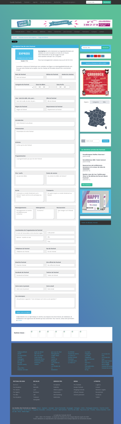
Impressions (57, 392)
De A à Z (15, 385)
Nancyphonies (55, 354)
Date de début (40, 84)
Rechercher (57, 2)
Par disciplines (17, 387)
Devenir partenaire (79, 394)
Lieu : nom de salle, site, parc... (25, 98)
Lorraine (55, 410)
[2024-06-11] (95, 176)
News (28, 32)
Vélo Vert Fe (37, 354)
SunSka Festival (72, 357)
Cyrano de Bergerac (54, 360)
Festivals (26, 2)
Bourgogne (70, 408)
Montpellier (36, 399)
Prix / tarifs (19, 173)
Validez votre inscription (23, 312)
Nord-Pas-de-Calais (73, 410)
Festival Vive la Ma (107, 366)
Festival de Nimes (39, 359)
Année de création (68, 74)
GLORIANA (71, 352)
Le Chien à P (71, 355)
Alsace (39, 408)
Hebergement (40, 207)
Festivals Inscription (68, 2)
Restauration (61, 207)
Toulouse (36, 397)
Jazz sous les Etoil (56, 352)
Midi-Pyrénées (63, 410)
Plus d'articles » (86, 185)
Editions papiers (58, 390)
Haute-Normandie (17, 410)
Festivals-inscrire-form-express (27, 37)
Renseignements (20, 207)
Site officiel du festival (53, 262)
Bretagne (77, 408)
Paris (34, 385)
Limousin (48, 410)
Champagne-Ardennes (92, 408)
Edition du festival (52, 74)
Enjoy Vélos (21, 368)
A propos (94, 32)
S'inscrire (105, 141)
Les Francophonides (89, 365)
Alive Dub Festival (107, 361)
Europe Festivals (78, 387)
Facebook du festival (22, 272)
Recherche (107, 2)
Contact (101, 32)
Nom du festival (20, 74)
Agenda (35, 2)
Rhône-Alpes (25, 411)
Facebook (98, 394)
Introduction (19, 120)
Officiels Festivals (79, 392)
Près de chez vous (45, 2)
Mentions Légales (100, 390)
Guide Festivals (16, 2)
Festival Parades (39, 361)
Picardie (92, 410)
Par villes (15, 394)
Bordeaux (36, 392)
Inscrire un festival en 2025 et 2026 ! (95, 63)
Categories (95, 102)
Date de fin (60, 84)
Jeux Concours (68, 32)
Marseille (35, 387)
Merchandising (58, 394)
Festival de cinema (73, 354)
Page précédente (43, 37)
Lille (34, 394)
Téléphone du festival (22, 248)
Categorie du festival (22, 84)
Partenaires (85, 32)
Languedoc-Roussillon (38, 410)
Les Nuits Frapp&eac (88, 353)
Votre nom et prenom (22, 286)
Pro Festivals (77, 385)
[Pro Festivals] (60, 9)
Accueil (15, 37)
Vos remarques (20, 296)
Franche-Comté (104, 408)
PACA (19, 411)
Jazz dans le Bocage (21, 361)
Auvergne (51, 408)
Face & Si (87, 362)
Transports (50, 190)
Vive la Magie (105, 363)
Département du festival (54, 106)
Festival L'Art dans (23, 370)
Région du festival (21, 106)
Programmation (20, 156)
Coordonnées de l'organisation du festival (28, 230)
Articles (35, 32)
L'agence (98, 385)
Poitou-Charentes (101, 410)
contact (20, 320)
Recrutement (99, 392)
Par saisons (16, 390)
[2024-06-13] (94, 168)
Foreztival (71, 359)
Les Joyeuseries (22, 355)
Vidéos (50, 32)
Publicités (56, 387)
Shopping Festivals (79, 390)
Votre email (50, 286)
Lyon (34, 390)
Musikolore (54, 370)
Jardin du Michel (38, 352)
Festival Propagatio (21, 358)
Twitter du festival (52, 272)
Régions (86, 102)
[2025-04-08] (94, 155)
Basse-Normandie (60, 408)
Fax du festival (51, 248)
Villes (104, 102)
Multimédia (57, 397)
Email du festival (20, 262)
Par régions (16, 392)
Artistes (18, 142)
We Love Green (38, 355)
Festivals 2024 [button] (19, 32)
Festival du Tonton (37, 363)
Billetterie (42, 32)
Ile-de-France (27, 410)
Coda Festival (38, 357)
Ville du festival (51, 98)
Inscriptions (57, 385)
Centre (83, 408)
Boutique (77, 32)
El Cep (86, 370)
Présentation (19, 128)
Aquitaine (44, 408)
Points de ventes (51, 173)
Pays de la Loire (84, 410)
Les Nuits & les (72, 361)
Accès (17, 190)
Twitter (97, 397)
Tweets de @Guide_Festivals (89, 222)
